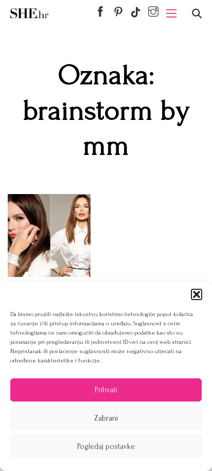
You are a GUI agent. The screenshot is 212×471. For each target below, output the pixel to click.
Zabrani (106, 418)
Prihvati (106, 390)
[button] (196, 294)
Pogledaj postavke (106, 446)
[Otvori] (197, 14)
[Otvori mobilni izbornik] (171, 13)
